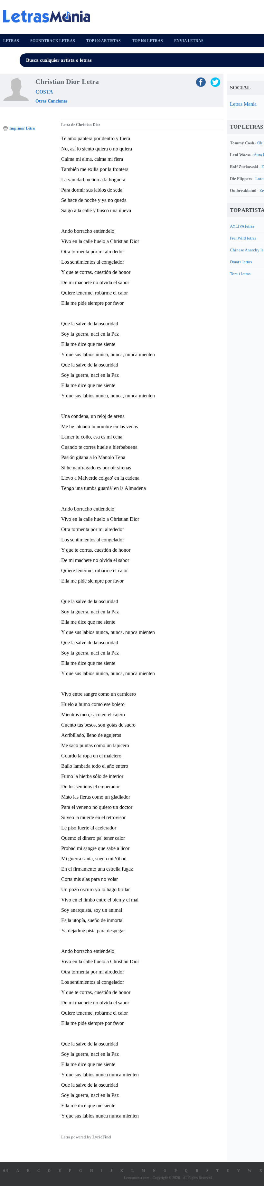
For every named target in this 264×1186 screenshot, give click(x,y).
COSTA (44, 92)
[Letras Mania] (50, 16)
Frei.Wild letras (243, 238)
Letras (11, 41)
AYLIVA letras (242, 226)
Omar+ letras (241, 261)
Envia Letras (188, 41)
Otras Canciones (51, 101)
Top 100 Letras (147, 41)
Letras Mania (243, 104)
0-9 (5, 1170)
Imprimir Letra (22, 128)
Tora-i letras (240, 273)
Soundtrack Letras (52, 41)
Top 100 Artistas (103, 41)
